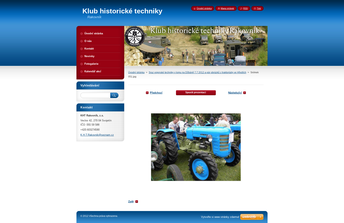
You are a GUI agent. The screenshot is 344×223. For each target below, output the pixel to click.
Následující (235, 92)
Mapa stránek (227, 8)
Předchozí (156, 92)
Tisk (259, 8)
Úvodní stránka (136, 72)
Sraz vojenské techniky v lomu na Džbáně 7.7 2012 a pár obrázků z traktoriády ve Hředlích (197, 72)
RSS (245, 8)
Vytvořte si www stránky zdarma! (220, 216)
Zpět (131, 201)
